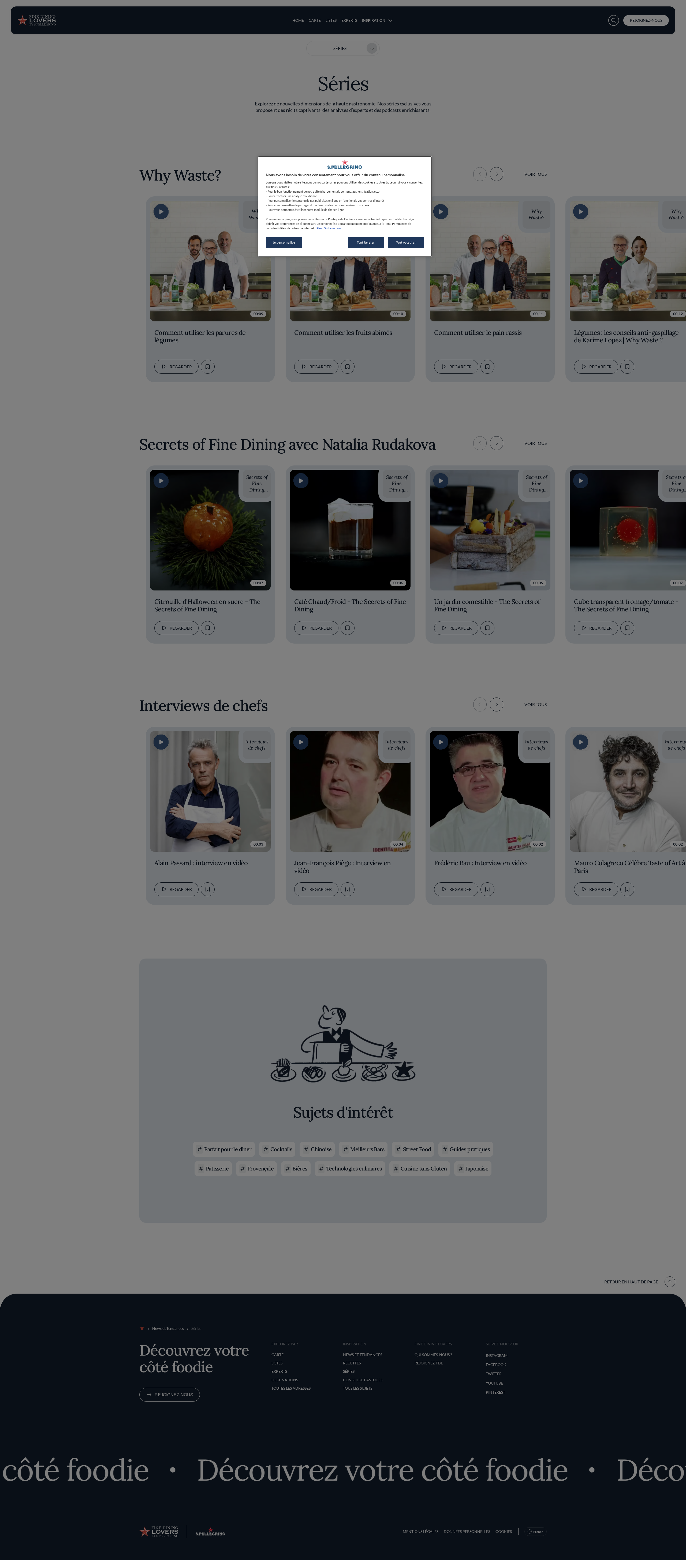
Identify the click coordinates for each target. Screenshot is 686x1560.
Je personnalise (284, 242)
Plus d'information (328, 228)
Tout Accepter (406, 242)
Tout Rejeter (366, 242)
